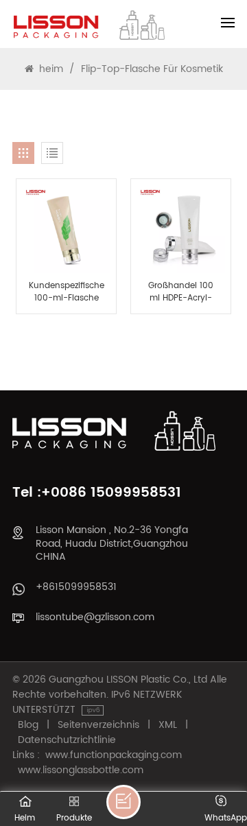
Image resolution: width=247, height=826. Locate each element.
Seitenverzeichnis (98, 725)
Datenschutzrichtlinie (67, 740)
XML (167, 725)
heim (51, 69)
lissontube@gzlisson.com (95, 617)
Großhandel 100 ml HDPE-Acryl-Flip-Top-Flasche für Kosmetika (180, 292)
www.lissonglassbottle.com (80, 770)
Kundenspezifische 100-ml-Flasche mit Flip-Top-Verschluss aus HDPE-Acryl (66, 292)
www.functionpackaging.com (113, 755)
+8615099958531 (76, 586)
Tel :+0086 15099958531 (96, 492)
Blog (28, 725)
